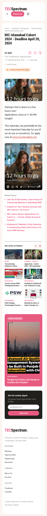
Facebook (9, 488)
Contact (8, 477)
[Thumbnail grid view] (40, 246)
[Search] (7, 13)
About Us (8, 473)
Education (9, 462)
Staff (10, 52)
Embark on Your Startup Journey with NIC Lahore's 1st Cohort (24, 208)
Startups (8, 451)
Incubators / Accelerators (20, 28)
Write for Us (17, 14)
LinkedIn (8, 491)
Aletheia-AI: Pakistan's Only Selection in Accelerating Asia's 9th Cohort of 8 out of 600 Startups (24, 227)
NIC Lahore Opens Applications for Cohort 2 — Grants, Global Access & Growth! (23, 217)
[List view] (36, 246)
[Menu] (28, 13)
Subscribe (23, 413)
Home (7, 28)
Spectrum (16, 9)
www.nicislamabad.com (24, 137)
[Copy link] (30, 53)
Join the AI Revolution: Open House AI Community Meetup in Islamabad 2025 (24, 201)
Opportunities (10, 454)
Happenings (10, 458)
